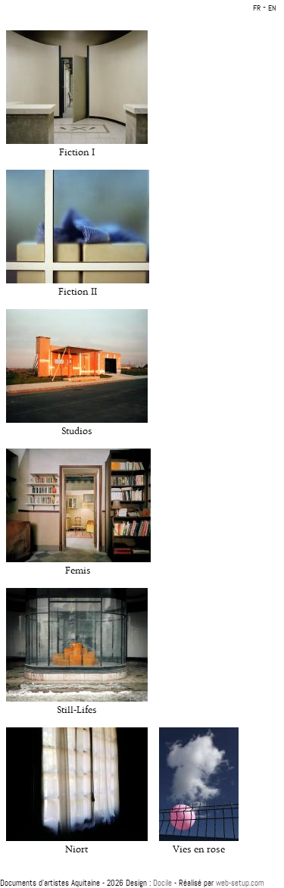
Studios (76, 431)
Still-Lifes (77, 710)
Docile (162, 882)
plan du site (142, 872)
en (272, 8)
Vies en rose (199, 849)
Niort (76, 849)
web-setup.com (240, 882)
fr (257, 8)
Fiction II (77, 292)
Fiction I (77, 152)
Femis (78, 571)
